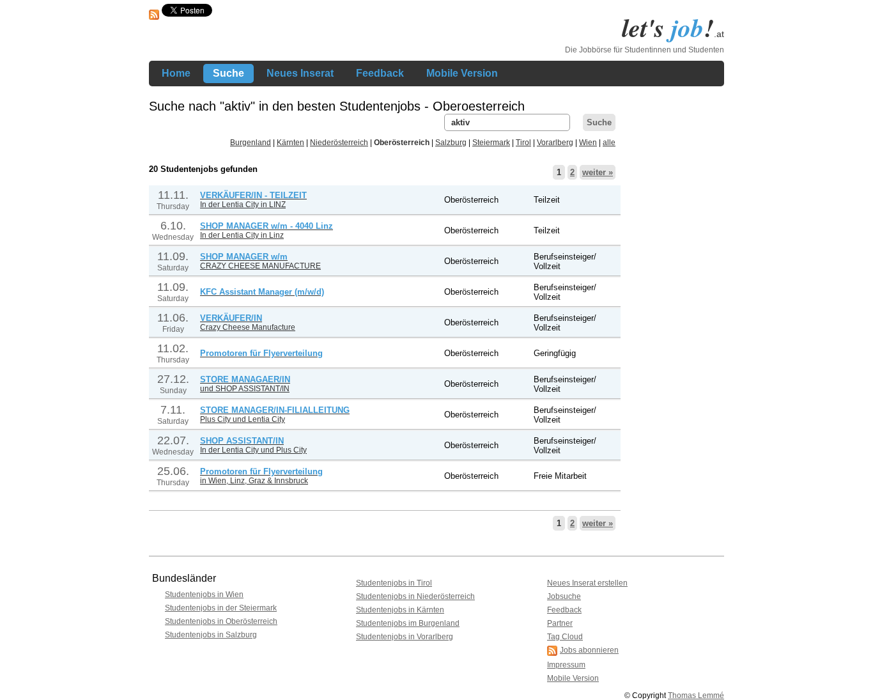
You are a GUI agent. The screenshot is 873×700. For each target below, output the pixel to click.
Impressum (566, 664)
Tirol (523, 142)
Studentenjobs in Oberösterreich (221, 621)
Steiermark (491, 142)
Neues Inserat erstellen (587, 583)
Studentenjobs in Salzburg (211, 634)
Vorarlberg (555, 142)
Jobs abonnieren (589, 650)
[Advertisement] (673, 305)
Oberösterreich (401, 142)
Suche (228, 73)
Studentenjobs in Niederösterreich (415, 596)
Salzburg (451, 142)
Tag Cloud (565, 636)
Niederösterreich (339, 142)
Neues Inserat (300, 73)
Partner (560, 623)
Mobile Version (462, 73)
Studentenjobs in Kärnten (400, 609)
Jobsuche (564, 596)
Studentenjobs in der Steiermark (221, 607)
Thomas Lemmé (696, 695)
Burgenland (250, 142)
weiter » (597, 172)
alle (609, 142)
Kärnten (290, 142)
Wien (588, 142)
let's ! (673, 27)
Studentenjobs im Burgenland (408, 623)
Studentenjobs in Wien (204, 594)
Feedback (380, 73)
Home (176, 73)
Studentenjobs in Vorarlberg (404, 636)
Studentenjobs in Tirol (394, 583)
